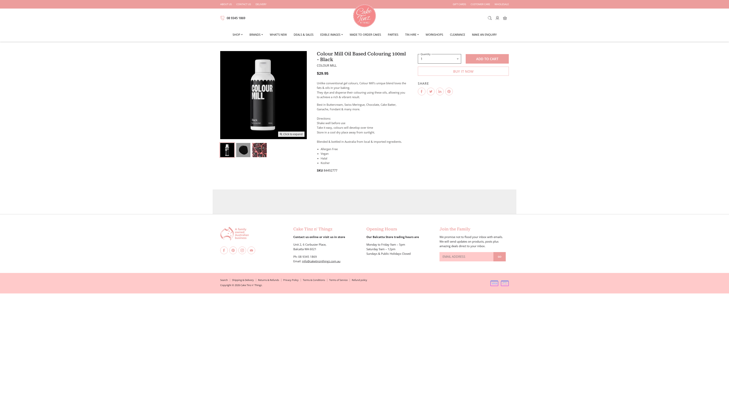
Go (499, 256)
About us (226, 4)
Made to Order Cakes (365, 34)
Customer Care (480, 4)
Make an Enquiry (484, 34)
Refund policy (359, 280)
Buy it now (463, 71)
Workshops (434, 34)
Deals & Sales (303, 34)
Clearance (457, 34)
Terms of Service (338, 280)
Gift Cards (459, 4)
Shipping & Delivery (243, 280)
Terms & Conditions (314, 280)
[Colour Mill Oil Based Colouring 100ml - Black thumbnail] (227, 150)
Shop (236, 34)
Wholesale (502, 4)
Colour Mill (327, 65)
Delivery (261, 4)
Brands (254, 34)
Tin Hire (410, 34)
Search (224, 280)
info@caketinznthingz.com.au (321, 261)
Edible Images (330, 34)
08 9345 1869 (236, 18)
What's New (278, 34)
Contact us (243, 4)
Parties (393, 34)
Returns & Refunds (268, 280)
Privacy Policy (291, 280)
